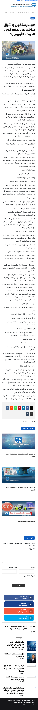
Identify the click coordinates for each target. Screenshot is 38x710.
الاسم (32, 567)
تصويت (19, 638)
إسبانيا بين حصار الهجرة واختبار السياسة (14, 678)
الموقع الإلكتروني (29, 576)
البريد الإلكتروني (12, 567)
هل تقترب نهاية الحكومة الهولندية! (14, 655)
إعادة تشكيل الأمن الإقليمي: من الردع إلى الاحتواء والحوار (15, 644)
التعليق (32, 549)
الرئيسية (32, 12)
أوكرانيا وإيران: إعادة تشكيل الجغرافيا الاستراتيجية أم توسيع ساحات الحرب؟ (13, 690)
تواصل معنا (32, 704)
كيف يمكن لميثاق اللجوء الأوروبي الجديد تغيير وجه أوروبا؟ (13, 668)
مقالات (32, 18)
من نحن (25, 704)
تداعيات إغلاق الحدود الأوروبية (26, 521)
